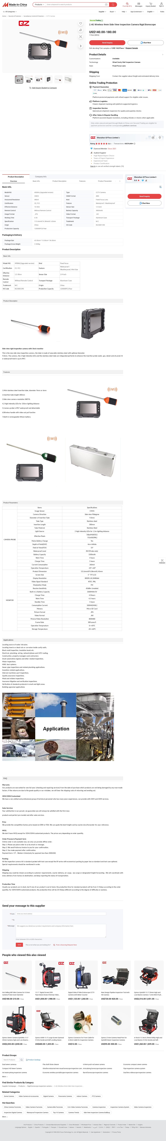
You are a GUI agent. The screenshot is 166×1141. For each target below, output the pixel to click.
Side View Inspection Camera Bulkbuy (97, 1112)
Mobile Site (132, 1125)
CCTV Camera (50, 16)
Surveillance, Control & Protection (34, 16)
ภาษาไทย (120, 1127)
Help (123, 12)
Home (4, 16)
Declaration (106, 1132)
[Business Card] (160, 187)
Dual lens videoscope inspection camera (137, 1072)
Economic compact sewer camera (135, 1064)
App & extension (136, 12)
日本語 (108, 1127)
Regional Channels (109, 1125)
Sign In (92, 166)
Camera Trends (73, 1112)
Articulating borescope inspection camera (97, 1068)
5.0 (135, 180)
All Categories (10, 12)
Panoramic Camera (65, 1096)
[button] (115, 181)
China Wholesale (74, 1125)
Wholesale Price (86, 1125)
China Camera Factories (12, 1107)
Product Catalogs (34, 1060)
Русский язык (63, 1127)
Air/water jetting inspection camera (14, 1072)
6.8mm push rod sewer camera (94, 1064)
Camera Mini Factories (55, 1107)
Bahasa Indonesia (145, 1127)
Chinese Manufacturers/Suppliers (56, 1125)
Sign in (161, 6)
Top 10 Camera (58, 1112)
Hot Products (28, 1125)
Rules (162, 12)
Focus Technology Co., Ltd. (68, 1132)
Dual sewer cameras (9, 1064)
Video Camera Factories (34, 1107)
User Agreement (96, 1132)
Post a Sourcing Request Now (65, 945)
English (30, 1127)
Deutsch (78, 1127)
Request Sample (132, 48)
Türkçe (127, 1127)
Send (19, 945)
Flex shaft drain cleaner (51, 1064)
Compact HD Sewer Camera (12, 1068)
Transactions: (124, 143)
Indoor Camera (82, 1096)
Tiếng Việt (134, 1127)
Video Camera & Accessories (29, 1096)
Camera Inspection (99, 1107)
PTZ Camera (96, 1096)
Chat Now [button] (147, 43)
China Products (39, 1125)
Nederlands (87, 1127)
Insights (140, 1125)
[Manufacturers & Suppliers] (14, 4)
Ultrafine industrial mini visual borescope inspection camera (63, 1068)
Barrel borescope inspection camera (95, 1072)
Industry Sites (97, 1125)
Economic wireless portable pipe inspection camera (60, 1072)
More (4, 1117)
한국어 (101, 1127)
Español (37, 1127)
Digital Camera (48, 1096)
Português (45, 1127)
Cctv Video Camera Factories (78, 1107)
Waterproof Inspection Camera (37, 1112)
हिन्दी (113, 1127)
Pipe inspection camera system (134, 1068)
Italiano (71, 1127)
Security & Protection (14, 16)
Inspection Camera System (119, 1107)
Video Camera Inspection (142, 1107)
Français (53, 1127)
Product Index (122, 1125)
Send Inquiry (107, 43)
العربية (95, 1127)
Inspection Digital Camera (13, 1112)
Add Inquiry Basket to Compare (44, 88)
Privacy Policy (116, 1132)
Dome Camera (9, 1096)
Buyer (112, 12)
